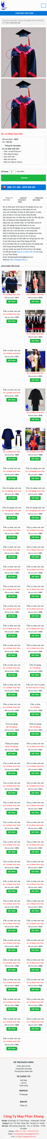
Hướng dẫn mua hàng (24, 1069)
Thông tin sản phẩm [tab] (8, 199)
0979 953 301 (33, 1131)
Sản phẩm (13, 20)
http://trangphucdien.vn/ (27, 1136)
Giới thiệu (23, 1080)
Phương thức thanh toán (24, 1071)
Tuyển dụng (23, 1086)
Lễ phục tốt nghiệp (25, 20)
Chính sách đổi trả (23, 1066)
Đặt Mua (24, 178)
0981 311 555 (20, 1131)
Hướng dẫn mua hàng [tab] (38, 199)
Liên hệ (9, 142)
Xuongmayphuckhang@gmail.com (26, 1134)
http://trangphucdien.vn (18, 260)
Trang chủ (5, 20)
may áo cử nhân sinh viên (26, 252)
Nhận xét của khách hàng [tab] (22, 200)
